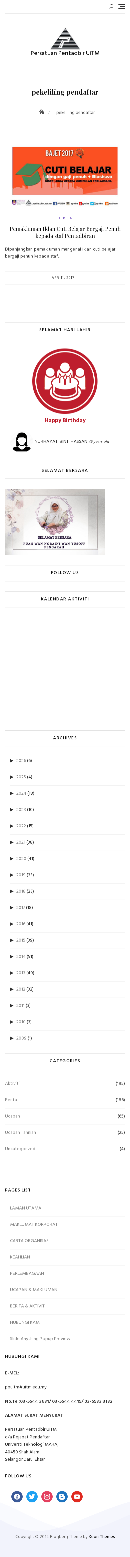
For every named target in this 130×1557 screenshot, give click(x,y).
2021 (20, 842)
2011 (20, 1006)
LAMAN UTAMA (25, 1208)
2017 (20, 908)
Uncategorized (20, 1149)
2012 (20, 989)
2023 (21, 810)
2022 (21, 826)
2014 (21, 957)
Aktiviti (12, 1084)
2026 (21, 761)
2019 (21, 875)
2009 (21, 1038)
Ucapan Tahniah (20, 1133)
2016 (20, 924)
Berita (65, 218)
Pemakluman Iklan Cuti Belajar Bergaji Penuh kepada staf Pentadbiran (65, 232)
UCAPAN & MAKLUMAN (33, 1290)
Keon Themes (102, 1536)
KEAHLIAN (20, 1257)
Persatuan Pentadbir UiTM (65, 53)
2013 (20, 973)
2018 (21, 891)
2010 (21, 1022)
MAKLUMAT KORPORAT (34, 1224)
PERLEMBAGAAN (27, 1273)
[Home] (42, 113)
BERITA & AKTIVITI (28, 1306)
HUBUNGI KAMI (25, 1322)
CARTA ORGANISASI (30, 1241)
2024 (21, 793)
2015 (20, 940)
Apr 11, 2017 (63, 278)
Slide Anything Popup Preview (40, 1339)
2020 (21, 859)
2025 (21, 777)
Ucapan (12, 1116)
